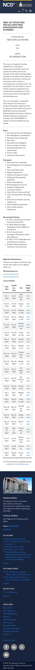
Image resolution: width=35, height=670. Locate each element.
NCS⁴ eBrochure (9, 611)
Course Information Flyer (11, 274)
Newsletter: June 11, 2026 (14, 549)
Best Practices (8, 622)
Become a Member (9, 625)
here (9, 267)
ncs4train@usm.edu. (22, 464)
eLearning (6, 617)
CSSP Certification (9, 620)
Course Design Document (11, 277)
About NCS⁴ (7, 608)
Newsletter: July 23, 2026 (14, 547)
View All (6, 563)
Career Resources (11, 592)
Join (19, 11)
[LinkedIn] (14, 647)
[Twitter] (22, 647)
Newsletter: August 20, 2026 (15, 539)
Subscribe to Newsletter (11, 628)
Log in (23, 10)
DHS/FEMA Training (10, 614)
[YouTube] (6, 655)
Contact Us (7, 529)
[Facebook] (6, 647)
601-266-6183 (13, 526)
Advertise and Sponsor (11, 631)
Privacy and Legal (9, 640)
